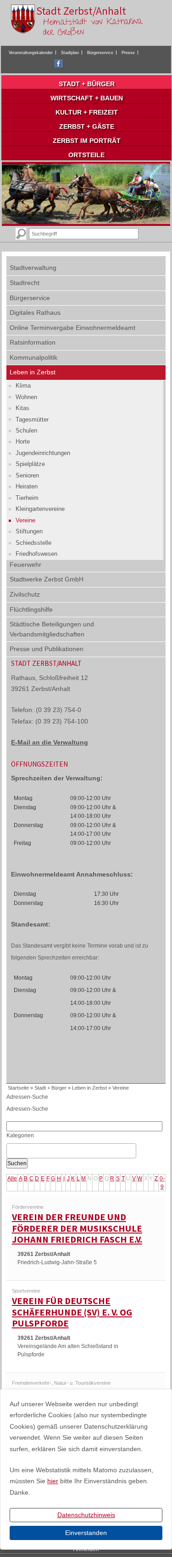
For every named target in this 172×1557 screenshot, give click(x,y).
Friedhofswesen (36, 553)
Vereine (25, 520)
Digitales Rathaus (35, 312)
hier (52, 1481)
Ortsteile (86, 155)
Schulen (26, 430)
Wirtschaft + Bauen (86, 98)
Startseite (18, 1088)
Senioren (27, 475)
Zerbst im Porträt (87, 140)
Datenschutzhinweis (86, 1515)
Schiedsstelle (33, 542)
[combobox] (71, 1151)
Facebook (58, 63)
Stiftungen (29, 531)
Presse (128, 52)
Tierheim (27, 497)
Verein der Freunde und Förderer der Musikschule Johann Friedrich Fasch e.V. (77, 1228)
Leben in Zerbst (32, 372)
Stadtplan (70, 52)
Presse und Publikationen (46, 648)
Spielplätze (30, 464)
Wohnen (26, 397)
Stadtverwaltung (33, 267)
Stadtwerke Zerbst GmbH (46, 579)
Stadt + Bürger (87, 84)
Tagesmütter (32, 419)
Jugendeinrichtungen (43, 453)
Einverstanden (86, 1532)
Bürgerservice (100, 52)
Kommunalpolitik (33, 357)
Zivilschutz (25, 594)
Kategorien (20, 1135)
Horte (23, 441)
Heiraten (27, 486)
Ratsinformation (32, 342)
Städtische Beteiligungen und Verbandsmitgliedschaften (52, 629)
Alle (12, 1178)
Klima (23, 385)
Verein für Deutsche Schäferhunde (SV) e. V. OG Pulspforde (72, 1312)
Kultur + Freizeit (86, 112)
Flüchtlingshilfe (31, 609)
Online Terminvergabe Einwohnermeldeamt (72, 327)
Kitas (22, 408)
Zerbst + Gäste (86, 126)
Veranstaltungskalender (31, 52)
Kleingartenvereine (40, 508)
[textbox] (11, 1151)
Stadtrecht (24, 282)
